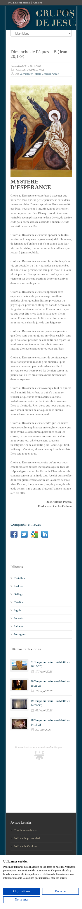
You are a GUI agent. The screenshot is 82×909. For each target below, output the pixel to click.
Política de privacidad (27, 838)
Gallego (18, 594)
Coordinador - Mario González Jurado (39, 73)
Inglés (17, 610)
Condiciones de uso (25, 830)
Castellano (20, 578)
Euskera (18, 586)
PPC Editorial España (19, 3)
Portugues (20, 634)
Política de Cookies (25, 846)
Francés (18, 618)
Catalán (18, 602)
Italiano (18, 626)
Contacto (37, 3)
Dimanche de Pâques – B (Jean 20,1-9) (38, 54)
